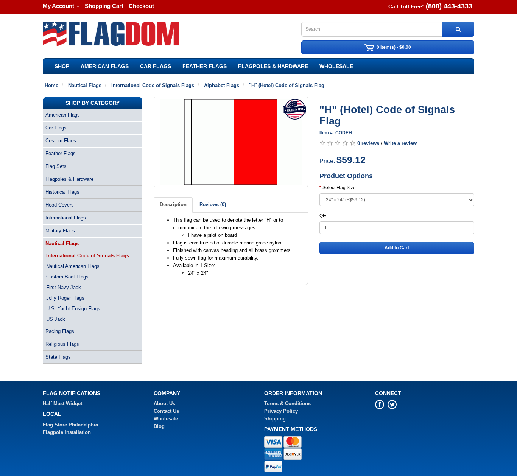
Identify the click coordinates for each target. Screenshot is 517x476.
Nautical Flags (62, 243)
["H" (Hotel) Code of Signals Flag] (231, 142)
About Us (164, 403)
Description (173, 204)
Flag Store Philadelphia (70, 425)
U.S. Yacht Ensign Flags (73, 308)
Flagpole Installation (67, 432)
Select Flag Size (339, 187)
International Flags (65, 218)
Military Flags (60, 230)
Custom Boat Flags (67, 277)
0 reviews (368, 143)
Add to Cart (397, 247)
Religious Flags (62, 344)
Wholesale (336, 66)
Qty (322, 215)
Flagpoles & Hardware (273, 66)
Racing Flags (59, 331)
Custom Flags (60, 140)
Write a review (400, 143)
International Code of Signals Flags (87, 255)
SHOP (62, 66)
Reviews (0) (212, 204)
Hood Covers (59, 205)
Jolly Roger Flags (65, 298)
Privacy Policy (281, 411)
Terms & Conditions (287, 403)
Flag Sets (56, 166)
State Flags (58, 357)
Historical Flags (62, 192)
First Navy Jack (63, 287)
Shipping (275, 419)
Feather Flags (204, 66)
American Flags (105, 66)
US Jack (55, 319)
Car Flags (155, 66)
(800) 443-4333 (449, 6)
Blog (159, 426)
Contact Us (166, 411)
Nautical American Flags (73, 266)
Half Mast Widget (62, 403)
